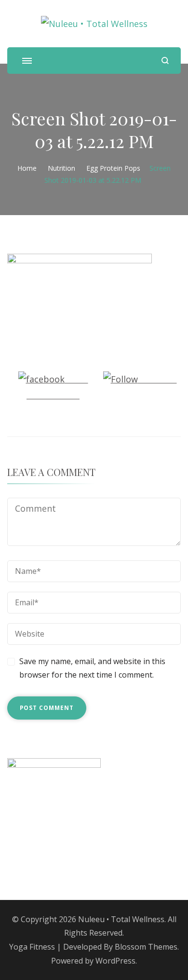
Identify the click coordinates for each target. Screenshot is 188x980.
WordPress (115, 960)
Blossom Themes (146, 946)
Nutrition (61, 168)
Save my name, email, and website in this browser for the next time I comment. (92, 668)
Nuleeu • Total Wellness (121, 919)
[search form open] (165, 60)
